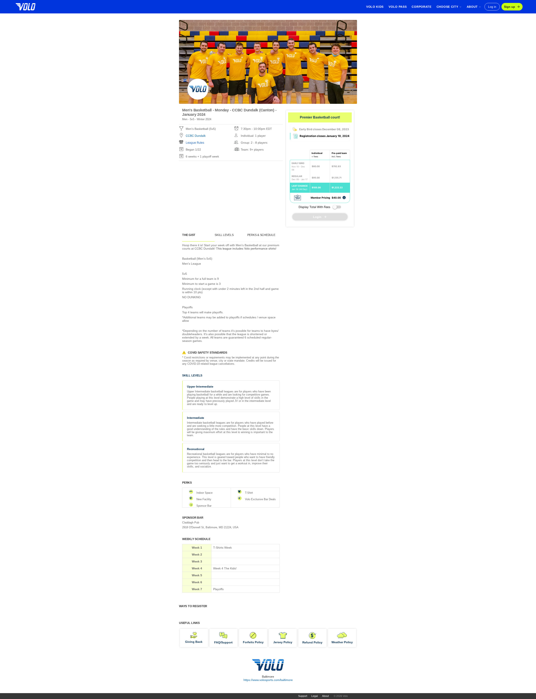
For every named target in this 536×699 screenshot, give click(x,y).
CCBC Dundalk (196, 135)
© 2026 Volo (341, 696)
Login (317, 217)
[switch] (337, 207)
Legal (314, 696)
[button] (344, 197)
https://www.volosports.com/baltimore (268, 680)
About (325, 696)
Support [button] (302, 696)
